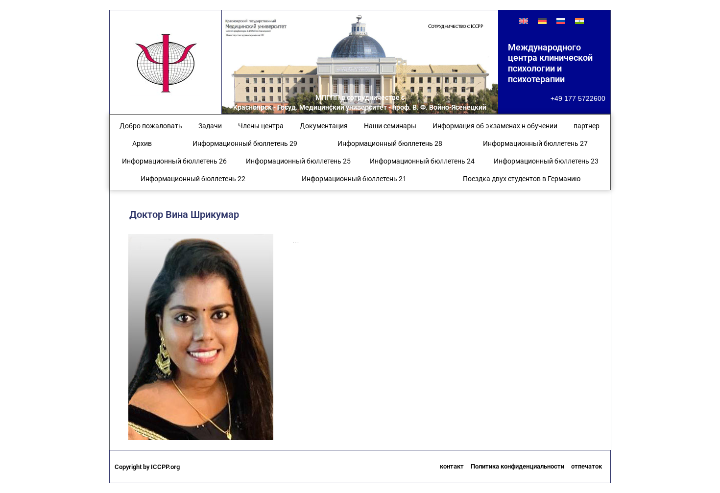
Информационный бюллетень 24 (422, 161)
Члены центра (261, 126)
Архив (142, 143)
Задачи (210, 126)
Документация (324, 126)
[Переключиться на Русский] (561, 21)
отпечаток (586, 466)
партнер (587, 126)
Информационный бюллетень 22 (193, 179)
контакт (452, 466)
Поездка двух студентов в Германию (521, 179)
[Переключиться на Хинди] (579, 21)
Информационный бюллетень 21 (354, 179)
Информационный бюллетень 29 (244, 143)
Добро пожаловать (151, 126)
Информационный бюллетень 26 (174, 161)
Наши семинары (390, 126)
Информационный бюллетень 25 (298, 161)
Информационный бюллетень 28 (389, 143)
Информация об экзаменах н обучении (494, 126)
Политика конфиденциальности (517, 466)
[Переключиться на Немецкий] (542, 21)
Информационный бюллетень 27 (535, 143)
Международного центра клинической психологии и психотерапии (550, 63)
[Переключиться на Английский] (523, 21)
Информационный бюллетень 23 (546, 161)
